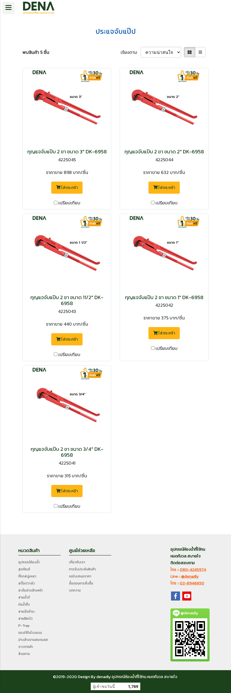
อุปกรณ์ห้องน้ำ (29, 562)
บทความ (75, 590)
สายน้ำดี (24, 597)
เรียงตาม (131, 52)
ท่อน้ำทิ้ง (24, 604)
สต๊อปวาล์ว (26, 583)
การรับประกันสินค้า (82, 569)
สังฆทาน (24, 653)
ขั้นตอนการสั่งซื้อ (81, 583)
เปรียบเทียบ (69, 202)
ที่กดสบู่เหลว (27, 576)
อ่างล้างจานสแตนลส (33, 639)
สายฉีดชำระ (26, 611)
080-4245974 (193, 570)
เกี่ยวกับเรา (77, 562)
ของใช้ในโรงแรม (30, 632)
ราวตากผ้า (25, 646)
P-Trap (24, 625)
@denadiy (190, 576)
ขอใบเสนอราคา (80, 576)
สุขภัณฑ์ (24, 569)
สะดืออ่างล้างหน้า (30, 590)
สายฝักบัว (25, 618)
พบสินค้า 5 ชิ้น (36, 52)
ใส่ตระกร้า (69, 188)
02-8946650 (192, 583)
